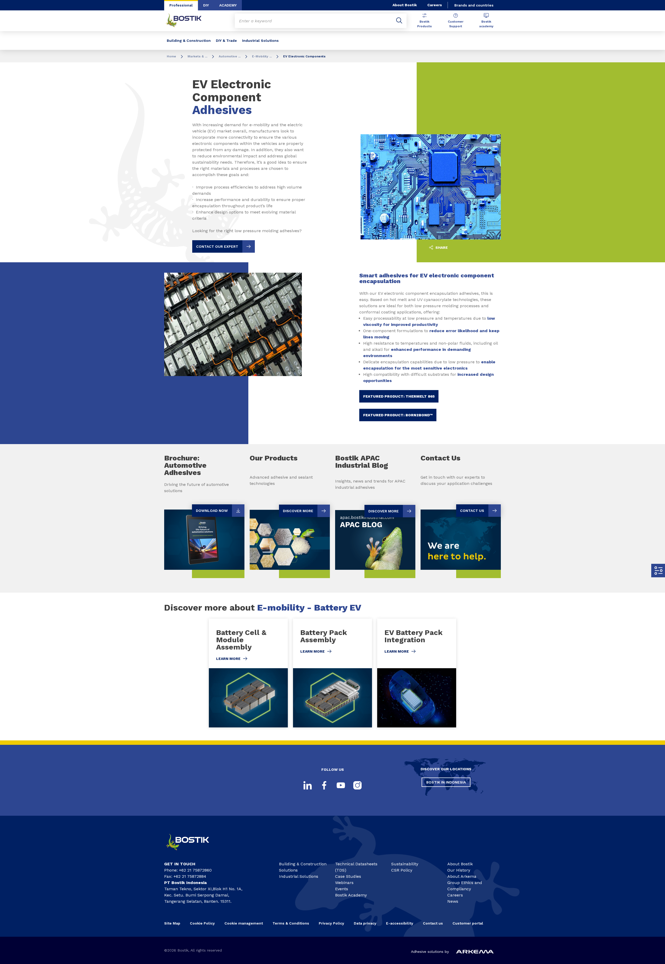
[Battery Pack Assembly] (332, 673)
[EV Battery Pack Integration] (416, 673)
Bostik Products (424, 24)
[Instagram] (357, 785)
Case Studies (348, 876)
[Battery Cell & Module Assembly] (248, 673)
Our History (458, 870)
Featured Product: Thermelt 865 (399, 396)
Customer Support (455, 24)
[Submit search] (399, 21)
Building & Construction (189, 40)
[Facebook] (324, 785)
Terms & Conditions (290, 923)
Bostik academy (486, 24)
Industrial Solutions (260, 40)
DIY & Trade (226, 40)
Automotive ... (230, 56)
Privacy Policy (331, 923)
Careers (434, 5)
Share (441, 247)
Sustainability (404, 863)
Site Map (172, 923)
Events (341, 888)
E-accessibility (399, 923)
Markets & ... (197, 56)
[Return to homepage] (187, 21)
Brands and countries (474, 5)
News (452, 901)
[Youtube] (341, 785)
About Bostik (405, 5)
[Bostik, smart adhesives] (192, 852)
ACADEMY (228, 5)
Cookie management (243, 923)
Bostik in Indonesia (446, 782)
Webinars (344, 882)
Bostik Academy (351, 895)
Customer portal (468, 923)
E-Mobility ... (262, 56)
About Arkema (461, 876)
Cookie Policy (202, 923)
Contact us (433, 923)
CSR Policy (401, 870)
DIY (206, 5)
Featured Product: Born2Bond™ (398, 415)
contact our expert (217, 246)
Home (171, 56)
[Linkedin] (307, 785)
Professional (181, 5)
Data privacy (365, 923)
